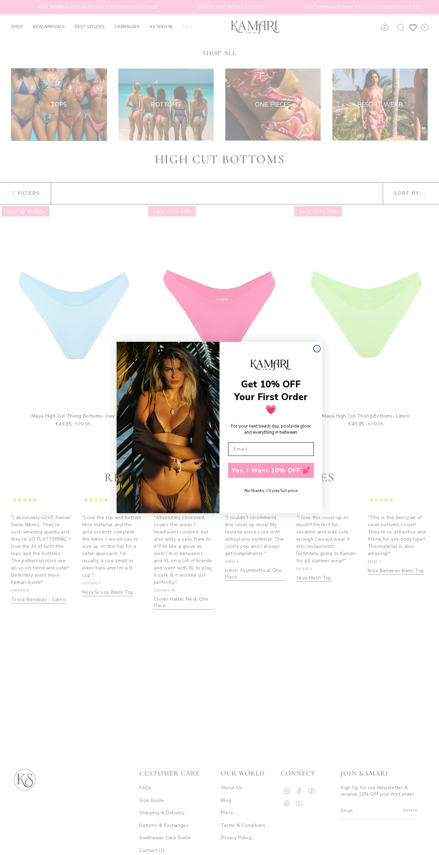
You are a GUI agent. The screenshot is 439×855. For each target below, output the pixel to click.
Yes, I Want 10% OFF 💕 (271, 470)
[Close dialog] (316, 348)
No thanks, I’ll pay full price (271, 490)
